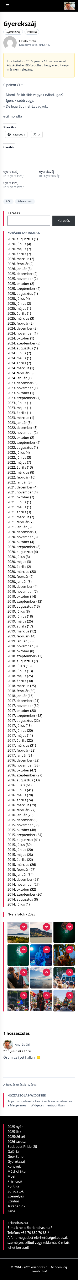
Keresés (13, 213)
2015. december (20, 820)
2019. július (16, 611)
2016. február (18, 810)
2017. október (18, 710)
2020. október (18, 542)
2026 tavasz (16, 1141)
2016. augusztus (20, 780)
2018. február (18, 691)
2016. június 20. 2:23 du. (17, 1051)
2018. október (18, 651)
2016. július (16, 785)
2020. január (17, 581)
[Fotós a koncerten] (18, 977)
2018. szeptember (21, 656)
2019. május (16, 621)
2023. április (16, 412)
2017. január (17, 755)
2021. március (18, 517)
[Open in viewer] (23, 927)
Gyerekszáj (13, 32)
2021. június (16, 502)
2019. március (18, 631)
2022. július (16, 452)
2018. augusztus (20, 661)
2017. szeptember (21, 715)
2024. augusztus (20, 348)
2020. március (18, 571)
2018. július (16, 666)
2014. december (20, 879)
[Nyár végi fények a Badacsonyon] (41, 932)
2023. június (16, 403)
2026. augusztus (20, 239)
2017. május (16, 735)
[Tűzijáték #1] (18, 955)
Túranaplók (16, 1206)
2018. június (16, 671)
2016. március (18, 805)
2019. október (18, 596)
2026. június (16, 244)
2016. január (17, 815)
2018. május (16, 676)
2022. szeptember (21, 442)
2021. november (20, 492)
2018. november (20, 646)
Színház (13, 1201)
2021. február (18, 522)
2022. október (18, 437)
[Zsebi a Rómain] (64, 955)
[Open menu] (7, 6)
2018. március (18, 686)
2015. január (17, 874)
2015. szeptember (21, 835)
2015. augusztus (20, 839)
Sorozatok (15, 1191)
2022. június (16, 457)
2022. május (16, 462)
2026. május (16, 249)
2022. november (20, 432)
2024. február (18, 373)
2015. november (20, 825)
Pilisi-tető (14, 1181)
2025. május (16, 308)
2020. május (16, 561)
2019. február (18, 636)
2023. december (20, 383)
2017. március (18, 745)
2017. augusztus (20, 720)
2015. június (16, 849)
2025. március (18, 318)
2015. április (16, 859)
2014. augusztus (20, 899)
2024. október (18, 338)
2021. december (20, 487)
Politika (32, 32)
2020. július (16, 556)
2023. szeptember (21, 398)
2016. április (16, 800)
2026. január (17, 268)
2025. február (18, 323)
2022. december (20, 427)
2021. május (16, 507)
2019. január (17, 641)
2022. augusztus (20, 447)
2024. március (18, 368)
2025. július (16, 298)
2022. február (18, 477)
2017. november (20, 705)
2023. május (16, 407)
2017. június (16, 730)
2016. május (16, 795)
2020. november (20, 537)
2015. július (16, 844)
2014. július (16, 904)
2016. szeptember (21, 775)
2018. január (17, 695)
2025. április (16, 313)
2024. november (20, 333)
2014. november (20, 884)
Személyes (15, 1196)
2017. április (16, 740)
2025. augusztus (20, 293)
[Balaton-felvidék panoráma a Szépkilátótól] (18, 932)
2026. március (18, 259)
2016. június (16, 790)
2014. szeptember (21, 894)
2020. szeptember (21, 547)
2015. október (18, 830)
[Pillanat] (64, 977)
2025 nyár (15, 1126)
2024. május (16, 358)
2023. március (18, 417)
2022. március (18, 472)
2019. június (16, 616)
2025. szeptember (21, 288)
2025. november (20, 278)
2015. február (18, 869)
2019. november (20, 591)
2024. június (16, 353)
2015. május (16, 854)
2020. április (16, 566)
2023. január (17, 422)
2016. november (20, 765)
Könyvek (14, 1166)
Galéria (13, 1151)
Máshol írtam (17, 1171)
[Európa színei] (18, 1000)
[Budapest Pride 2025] (64, 1000)
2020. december (20, 532)
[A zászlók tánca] (41, 1000)
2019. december (20, 586)
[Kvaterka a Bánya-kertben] (41, 955)
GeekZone (15, 1156)
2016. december (20, 760)
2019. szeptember (21, 601)
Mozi (11, 1176)
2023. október (18, 393)
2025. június (16, 303)
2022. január (17, 482)
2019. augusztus (20, 606)
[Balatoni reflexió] (41, 977)
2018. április (16, 681)
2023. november (20, 388)
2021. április (16, 512)
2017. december (20, 700)
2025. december (20, 273)
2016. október (18, 770)
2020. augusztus (20, 551)
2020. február (18, 576)
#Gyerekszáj (25, 201)
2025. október (18, 283)
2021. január (17, 527)
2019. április (16, 626)
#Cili (8, 201)
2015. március (18, 864)
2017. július (16, 725)
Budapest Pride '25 (22, 1146)
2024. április (16, 363)
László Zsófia (28, 41)
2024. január (17, 378)
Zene (11, 1211)
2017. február (18, 750)
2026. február (18, 264)
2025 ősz (14, 1131)
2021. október (18, 497)
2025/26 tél (16, 1136)
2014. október (18, 889)
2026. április (16, 254)
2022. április (16, 467)
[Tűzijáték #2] (64, 932)
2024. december (20, 328)
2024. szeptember (21, 343)
